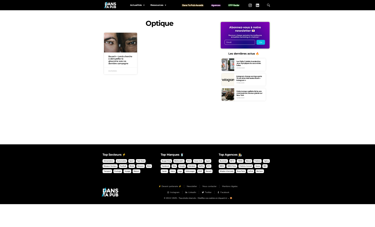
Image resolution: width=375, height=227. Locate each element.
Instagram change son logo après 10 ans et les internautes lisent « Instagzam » (249, 78)
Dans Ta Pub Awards (192, 5)
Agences (215, 5)
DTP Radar (233, 5)
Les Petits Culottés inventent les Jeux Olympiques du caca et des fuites (248, 63)
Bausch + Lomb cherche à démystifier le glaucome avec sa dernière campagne (120, 60)
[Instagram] (250, 5)
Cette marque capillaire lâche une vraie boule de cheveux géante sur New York (249, 93)
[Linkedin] (257, 5)
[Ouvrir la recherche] (268, 5)
